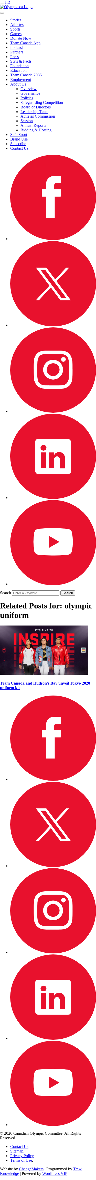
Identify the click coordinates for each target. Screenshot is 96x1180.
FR (7, 2)
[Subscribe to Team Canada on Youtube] (53, 584)
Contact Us (19, 148)
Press (14, 56)
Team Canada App (25, 43)
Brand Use (19, 139)
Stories (15, 20)
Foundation (19, 66)
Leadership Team (34, 111)
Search (5, 593)
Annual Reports (33, 125)
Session (26, 121)
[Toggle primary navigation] (2, 3)
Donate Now (20, 38)
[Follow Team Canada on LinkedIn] (53, 497)
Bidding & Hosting (35, 130)
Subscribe (18, 144)
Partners (16, 52)
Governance (30, 93)
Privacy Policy (22, 1156)
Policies (26, 98)
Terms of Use (21, 1160)
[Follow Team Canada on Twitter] (53, 325)
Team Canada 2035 (26, 75)
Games (16, 34)
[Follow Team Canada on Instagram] (53, 411)
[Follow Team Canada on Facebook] (53, 239)
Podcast (16, 47)
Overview (28, 89)
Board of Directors (35, 107)
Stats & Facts (20, 61)
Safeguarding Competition (41, 102)
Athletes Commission (37, 116)
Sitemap (16, 1151)
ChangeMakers (31, 1169)
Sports (15, 29)
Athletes (17, 24)
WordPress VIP (54, 1173)
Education (18, 70)
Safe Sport (18, 134)
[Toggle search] (2, 12)
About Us (18, 84)
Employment (20, 79)
